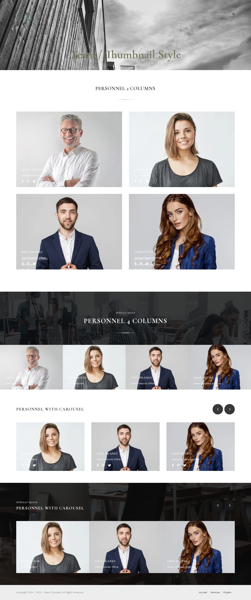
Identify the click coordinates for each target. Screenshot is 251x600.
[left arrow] (218, 409)
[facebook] (23, 181)
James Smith (144, 259)
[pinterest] (28, 181)
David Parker (33, 169)
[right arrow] (229, 409)
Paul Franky (32, 252)
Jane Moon (143, 169)
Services (188, 14)
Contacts (220, 14)
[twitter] (34, 181)
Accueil (172, 14)
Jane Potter (144, 252)
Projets (204, 14)
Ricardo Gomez (35, 259)
